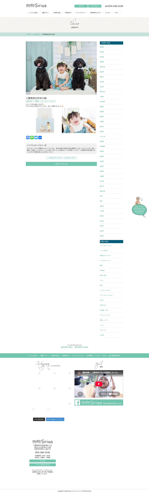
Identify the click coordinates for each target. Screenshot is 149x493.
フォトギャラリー (80, 12)
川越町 (102, 176)
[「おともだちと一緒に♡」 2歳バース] (48, 394)
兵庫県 (102, 62)
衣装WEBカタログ (95, 12)
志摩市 (102, 221)
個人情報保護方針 (115, 355)
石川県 (102, 181)
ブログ (116, 12)
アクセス (107, 12)
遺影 (101, 265)
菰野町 (102, 116)
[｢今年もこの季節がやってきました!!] (48, 409)
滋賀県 (102, 151)
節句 (101, 285)
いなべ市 (102, 136)
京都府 (102, 47)
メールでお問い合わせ (42, 464)
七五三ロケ (103, 305)
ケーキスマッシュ (105, 260)
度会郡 (102, 72)
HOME (29, 34)
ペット (102, 325)
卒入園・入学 (104, 310)
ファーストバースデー (48, 101)
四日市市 (29, 101)
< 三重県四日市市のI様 (54, 158)
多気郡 (102, 82)
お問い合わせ (95, 6)
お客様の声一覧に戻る (61, 164)
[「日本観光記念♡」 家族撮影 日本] (63, 379)
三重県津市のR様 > (70, 158)
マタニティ (103, 330)
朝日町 (102, 166)
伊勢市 (102, 216)
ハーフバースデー (105, 290)
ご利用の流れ (57, 12)
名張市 (102, 231)
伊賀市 (102, 226)
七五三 (102, 300)
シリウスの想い (33, 12)
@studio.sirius (66, 347)
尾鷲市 (102, 77)
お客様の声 (68, 12)
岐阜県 (102, 131)
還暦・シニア (104, 320)
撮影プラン (45, 12)
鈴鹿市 (102, 106)
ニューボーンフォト (106, 245)
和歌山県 (102, 67)
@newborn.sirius (81, 347)
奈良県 (102, 161)
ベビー (102, 280)
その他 (102, 211)
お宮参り (102, 270)
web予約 (81, 6)
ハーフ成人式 (104, 250)
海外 (101, 201)
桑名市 (102, 126)
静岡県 (102, 141)
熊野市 (102, 236)
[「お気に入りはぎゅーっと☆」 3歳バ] (33, 394)
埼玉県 (102, 86)
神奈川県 (102, 191)
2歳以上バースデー (105, 255)
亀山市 (102, 186)
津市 (101, 196)
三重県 (36, 101)
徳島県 (102, 171)
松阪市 (102, 206)
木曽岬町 (102, 146)
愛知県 (102, 111)
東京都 (102, 57)
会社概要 (90, 355)
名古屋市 (102, 101)
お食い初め (103, 275)
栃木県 (102, 52)
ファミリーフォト (105, 315)
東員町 (102, 156)
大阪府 (102, 121)
